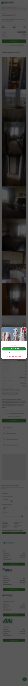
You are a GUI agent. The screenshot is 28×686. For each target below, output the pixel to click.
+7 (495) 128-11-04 (14, 348)
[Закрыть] (25, 329)
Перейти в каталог (14, 352)
